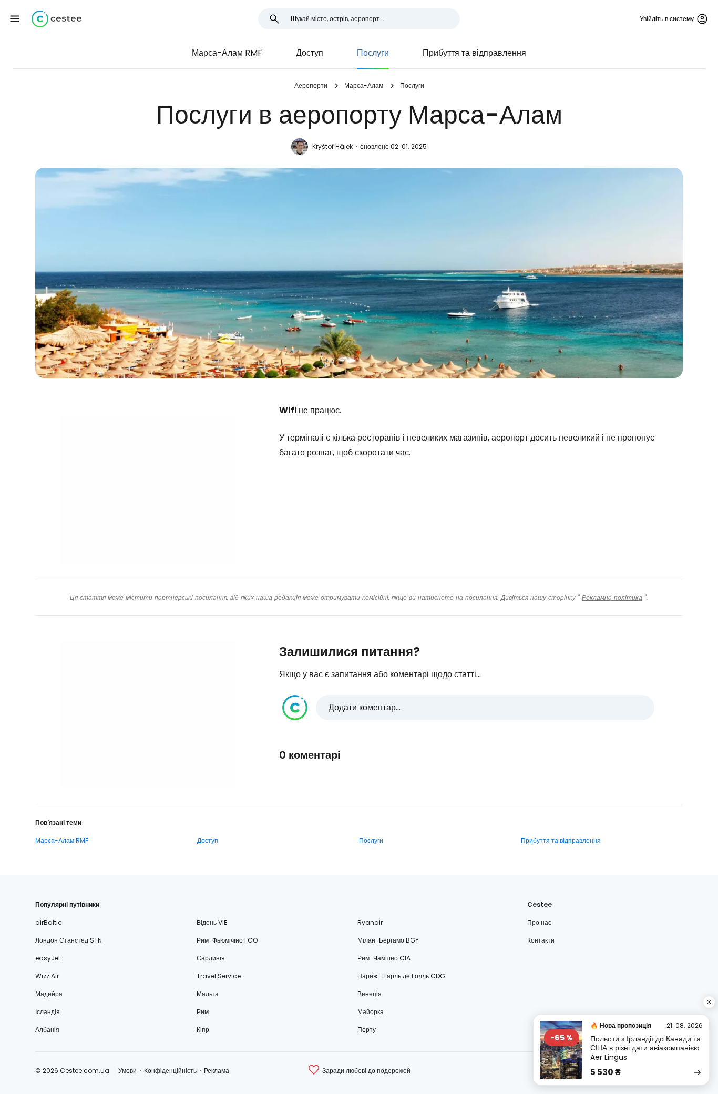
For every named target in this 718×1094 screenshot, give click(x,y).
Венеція (369, 993)
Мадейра (49, 993)
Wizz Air (47, 976)
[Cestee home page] (56, 19)
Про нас (539, 922)
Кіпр (203, 1029)
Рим (203, 1011)
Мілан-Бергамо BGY (388, 940)
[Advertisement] (148, 489)
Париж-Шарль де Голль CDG (401, 976)
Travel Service (219, 976)
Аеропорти (310, 85)
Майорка (370, 1011)
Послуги (373, 53)
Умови (127, 1070)
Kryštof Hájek (332, 146)
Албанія (47, 1029)
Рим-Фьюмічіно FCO (227, 940)
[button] (14, 19)
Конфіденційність (170, 1070)
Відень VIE (212, 922)
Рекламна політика (612, 597)
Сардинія (211, 958)
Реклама (216, 1070)
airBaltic (48, 922)
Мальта (208, 993)
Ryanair (370, 922)
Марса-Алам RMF (227, 53)
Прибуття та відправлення (474, 53)
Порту (366, 1029)
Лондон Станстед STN (68, 940)
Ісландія (47, 1011)
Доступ (309, 53)
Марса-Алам (363, 85)
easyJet (47, 958)
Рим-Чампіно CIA (384, 958)
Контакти (541, 940)
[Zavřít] (709, 1002)
